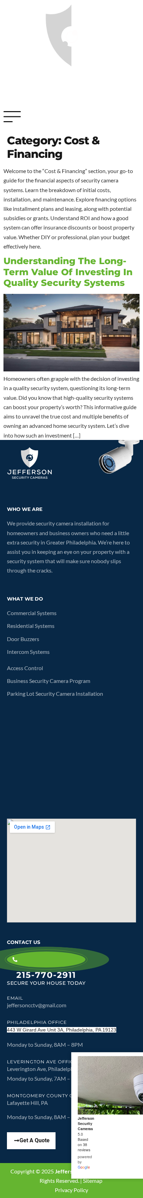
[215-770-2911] (46, 959)
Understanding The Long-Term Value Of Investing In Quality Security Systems (68, 271)
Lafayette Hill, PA (28, 1102)
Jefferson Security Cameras (86, 1123)
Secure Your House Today (46, 983)
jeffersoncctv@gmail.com (36, 1005)
